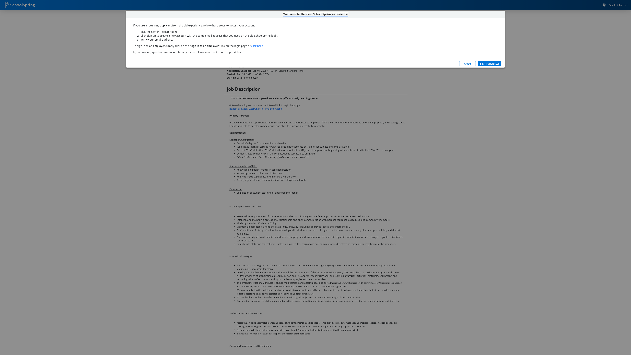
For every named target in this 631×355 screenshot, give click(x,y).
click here (257, 46)
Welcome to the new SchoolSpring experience (315, 14)
